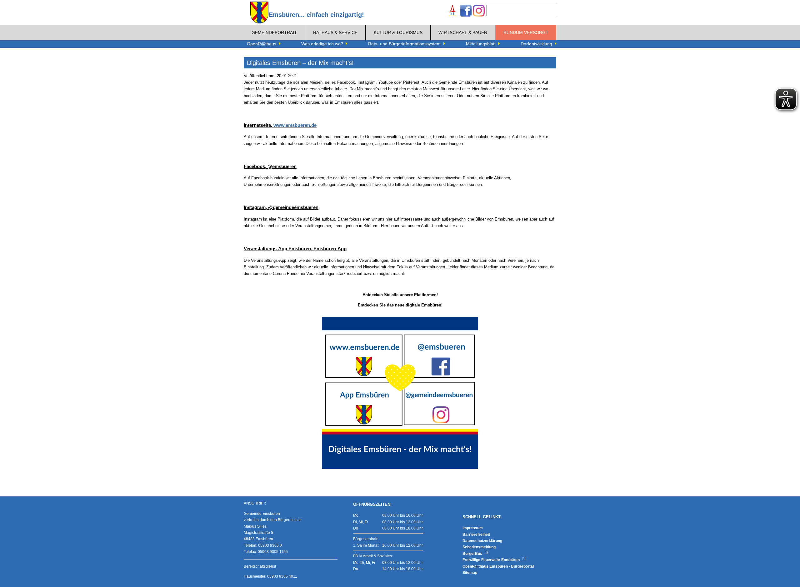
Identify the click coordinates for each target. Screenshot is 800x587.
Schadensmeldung (479, 547)
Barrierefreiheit (476, 534)
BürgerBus (472, 553)
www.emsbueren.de (295, 125)
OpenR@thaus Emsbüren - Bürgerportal (498, 566)
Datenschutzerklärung (482, 541)
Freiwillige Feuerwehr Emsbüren (491, 560)
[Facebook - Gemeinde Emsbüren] (465, 11)
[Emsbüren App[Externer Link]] (452, 11)
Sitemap (469, 572)
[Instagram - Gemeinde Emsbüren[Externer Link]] (478, 11)
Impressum (472, 528)
